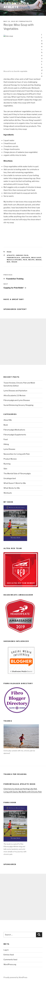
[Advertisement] (23, 341)
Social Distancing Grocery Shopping (18, 405)
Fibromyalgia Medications (14, 430)
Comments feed (10, 960)
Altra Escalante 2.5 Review (14, 395)
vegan (14, 262)
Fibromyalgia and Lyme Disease (17, 400)
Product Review (10, 459)
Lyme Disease (9, 449)
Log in (6, 950)
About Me (8, 420)
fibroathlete (25, 21)
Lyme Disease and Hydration (15, 391)
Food (9, 252)
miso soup (36, 257)
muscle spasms (14, 260)
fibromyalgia (13, 257)
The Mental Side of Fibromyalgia (17, 473)
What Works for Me (12, 488)
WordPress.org (10, 964)
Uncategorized (10, 478)
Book (6, 425)
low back (25, 257)
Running (7, 464)
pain (25, 260)
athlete (11, 255)
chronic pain (22, 255)
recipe (31, 260)
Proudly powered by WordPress (15, 977)
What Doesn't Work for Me (15, 483)
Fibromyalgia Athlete (16, 5)
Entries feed (9, 955)
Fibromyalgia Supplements (15, 435)
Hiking (6, 444)
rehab (39, 260)
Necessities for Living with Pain (17, 454)
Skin (5, 469)
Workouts (8, 493)
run (8, 262)
